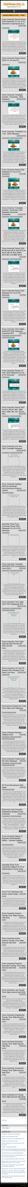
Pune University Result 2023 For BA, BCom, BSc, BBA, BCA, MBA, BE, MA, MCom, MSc (13, 410)
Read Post (22, 53)
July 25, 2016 (22, 942)
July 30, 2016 (22, 894)
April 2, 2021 (22, 787)
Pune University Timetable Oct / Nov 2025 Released (14, 133)
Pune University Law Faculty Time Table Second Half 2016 (13, 991)
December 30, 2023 (21, 450)
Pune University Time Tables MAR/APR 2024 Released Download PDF (13, 331)
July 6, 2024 (22, 295)
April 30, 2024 (22, 333)
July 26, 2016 (22, 917)
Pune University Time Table (8, 101)
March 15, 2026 (22, 25)
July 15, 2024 (22, 256)
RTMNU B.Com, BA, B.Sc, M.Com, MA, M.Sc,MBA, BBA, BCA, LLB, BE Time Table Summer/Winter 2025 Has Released (13, 1172)
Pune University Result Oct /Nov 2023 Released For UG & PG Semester (13, 373)
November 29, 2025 (21, 99)
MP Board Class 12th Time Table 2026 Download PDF (13, 1168)
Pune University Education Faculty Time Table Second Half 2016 (12, 1044)
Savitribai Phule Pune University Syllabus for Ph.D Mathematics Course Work (13, 867)
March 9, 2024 (22, 413)
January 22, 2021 (21, 813)
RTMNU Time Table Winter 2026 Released (11, 1134)
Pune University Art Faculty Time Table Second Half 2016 (13, 1096)
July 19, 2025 (22, 174)
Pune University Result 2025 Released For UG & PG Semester (13, 172)
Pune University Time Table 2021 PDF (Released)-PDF (13, 603)
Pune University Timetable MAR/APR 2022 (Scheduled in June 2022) (14, 566)
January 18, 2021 (21, 871)
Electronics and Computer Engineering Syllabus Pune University (12, 812)
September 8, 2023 (21, 490)
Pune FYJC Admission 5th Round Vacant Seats (12, 893)
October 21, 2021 (21, 672)
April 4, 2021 (22, 734)
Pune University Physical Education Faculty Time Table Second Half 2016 (13, 965)
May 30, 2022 (22, 568)
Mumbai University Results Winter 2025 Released (12, 1153)
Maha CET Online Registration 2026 (9, 1136)
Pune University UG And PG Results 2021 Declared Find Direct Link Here (13, 670)
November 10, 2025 (21, 135)
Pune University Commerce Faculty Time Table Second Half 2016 (13, 1070)
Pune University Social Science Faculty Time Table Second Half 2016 (13, 940)
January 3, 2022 (22, 645)
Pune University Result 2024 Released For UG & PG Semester (13, 293)
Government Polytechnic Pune (9, 712)
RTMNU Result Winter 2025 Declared (10, 1141)
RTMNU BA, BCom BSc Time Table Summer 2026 (13, 1138)
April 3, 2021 (22, 760)
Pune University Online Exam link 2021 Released (13, 760)
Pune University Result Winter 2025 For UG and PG (14, 59)
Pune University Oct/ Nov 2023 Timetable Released (12, 447)
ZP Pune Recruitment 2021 (8, 789)
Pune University (5, 28)
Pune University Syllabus (15, 259)
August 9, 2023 (22, 530)
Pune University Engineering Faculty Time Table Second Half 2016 (13, 1017)
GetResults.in (14, 4)
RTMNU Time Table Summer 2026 (9, 1147)
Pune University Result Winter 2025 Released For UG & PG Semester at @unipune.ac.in (14, 21)
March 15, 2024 (22, 374)
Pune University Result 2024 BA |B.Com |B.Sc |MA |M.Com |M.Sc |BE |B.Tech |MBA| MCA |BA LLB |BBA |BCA (14, 251)
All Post (4, 648)
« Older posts (4, 1120)
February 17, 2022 (21, 606)
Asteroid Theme (24, 1185)
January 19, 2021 (21, 842)
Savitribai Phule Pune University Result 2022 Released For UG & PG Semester (11, 527)
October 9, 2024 (22, 214)
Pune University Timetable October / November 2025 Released (12, 97)
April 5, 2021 (22, 710)
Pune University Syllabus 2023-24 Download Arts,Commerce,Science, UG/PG (12, 487)
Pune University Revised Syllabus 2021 (11, 734)
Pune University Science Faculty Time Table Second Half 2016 (12, 915)
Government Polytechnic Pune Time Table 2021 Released (14, 707)
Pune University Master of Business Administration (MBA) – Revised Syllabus (12, 838)
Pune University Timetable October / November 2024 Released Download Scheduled (12, 211)
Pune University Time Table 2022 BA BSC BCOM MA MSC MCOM (13, 644)
